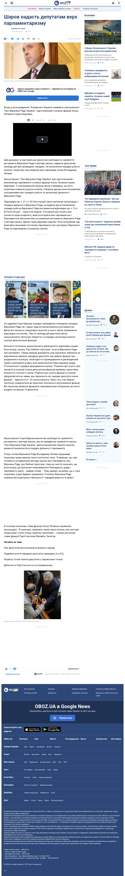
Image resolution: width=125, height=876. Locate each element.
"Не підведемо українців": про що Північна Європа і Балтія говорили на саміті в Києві (102, 201)
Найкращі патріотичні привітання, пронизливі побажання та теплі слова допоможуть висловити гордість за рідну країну (100, 57)
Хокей (44, 754)
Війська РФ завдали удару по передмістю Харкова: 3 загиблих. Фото (101, 250)
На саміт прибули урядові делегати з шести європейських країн (101, 210)
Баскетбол (35, 754)
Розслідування (72, 739)
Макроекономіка (46, 785)
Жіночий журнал (57, 800)
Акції (49, 770)
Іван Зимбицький (92, 408)
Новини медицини (31, 793)
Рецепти (27, 777)
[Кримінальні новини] (38, 675)
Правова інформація (79, 689)
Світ (36, 739)
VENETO (77, 9)
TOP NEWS (90, 165)
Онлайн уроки (45, 762)
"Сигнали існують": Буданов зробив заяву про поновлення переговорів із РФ (102, 224)
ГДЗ (25, 762)
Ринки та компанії (31, 785)
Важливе (89, 15)
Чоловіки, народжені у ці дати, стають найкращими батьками (96, 73)
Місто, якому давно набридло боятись (95, 430)
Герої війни (32, 9)
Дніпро (49, 747)
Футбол (26, 754)
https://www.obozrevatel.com (84, 811)
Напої (35, 777)
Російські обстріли (90, 9)
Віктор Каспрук (91, 339)
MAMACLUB (44, 793)
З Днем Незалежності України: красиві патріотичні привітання (100, 49)
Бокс (50, 754)
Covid (53, 793)
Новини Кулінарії (45, 777)
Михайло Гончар (92, 452)
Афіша (26, 800)
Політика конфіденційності (106, 689)
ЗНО (59, 762)
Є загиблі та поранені (92, 257)
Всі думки (90, 459)
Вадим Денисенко (92, 355)
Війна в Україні (45, 9)
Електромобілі (40, 770)
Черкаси (57, 747)
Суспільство (101, 739)
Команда (51, 689)
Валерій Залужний (92, 325)
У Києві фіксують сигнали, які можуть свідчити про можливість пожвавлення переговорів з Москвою (100, 233)
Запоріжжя (40, 747)
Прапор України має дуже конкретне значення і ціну (98, 417)
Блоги (83, 739)
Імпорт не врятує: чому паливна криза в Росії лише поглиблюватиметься (97, 446)
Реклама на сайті (30, 693)
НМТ (65, 762)
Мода (47, 800)
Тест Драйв (28, 770)
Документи (52, 693)
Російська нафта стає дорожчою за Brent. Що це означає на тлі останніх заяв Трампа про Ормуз (98, 349)
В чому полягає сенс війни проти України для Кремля (98, 333)
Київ (25, 747)
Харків (31, 747)
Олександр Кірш (92, 436)
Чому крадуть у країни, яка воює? (97, 403)
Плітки (33, 800)
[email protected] (32, 858)
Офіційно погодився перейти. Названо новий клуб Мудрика (96, 96)
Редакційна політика (12, 674)
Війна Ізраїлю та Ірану (62, 9)
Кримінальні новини (18, 28)
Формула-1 (58, 754)
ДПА (54, 762)
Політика (23, 739)
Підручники (33, 762)
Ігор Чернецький (92, 422)
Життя (53, 739)
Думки (88, 310)
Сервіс (55, 770)
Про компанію (29, 689)
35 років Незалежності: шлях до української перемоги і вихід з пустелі (95, 319)
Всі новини (116, 739)
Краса (40, 800)
